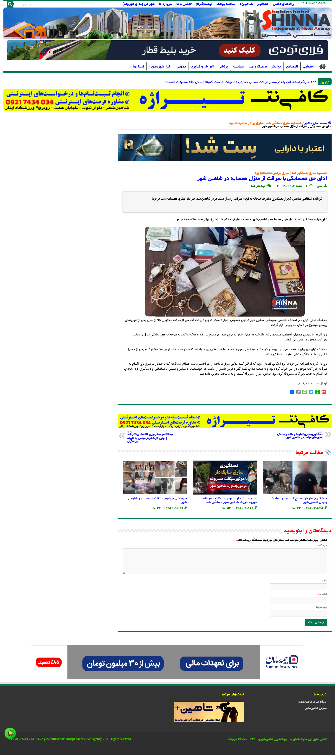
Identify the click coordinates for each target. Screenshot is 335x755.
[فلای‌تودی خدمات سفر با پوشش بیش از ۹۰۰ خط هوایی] (167, 51)
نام (324, 580)
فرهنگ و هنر (258, 67)
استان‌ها (138, 67)
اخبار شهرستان (161, 67)
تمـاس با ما (183, 4)
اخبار (307, 123)
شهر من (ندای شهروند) (139, 4)
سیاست (238, 67)
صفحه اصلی (322, 66)
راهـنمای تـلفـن (283, 4)
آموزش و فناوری (202, 67)
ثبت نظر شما (258, 186)
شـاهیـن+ (246, 4)
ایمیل (322, 594)
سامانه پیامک (225, 4)
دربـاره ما (165, 4)
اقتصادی (292, 67)
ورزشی (223, 67)
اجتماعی (308, 67)
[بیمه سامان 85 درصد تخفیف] (167, 663)
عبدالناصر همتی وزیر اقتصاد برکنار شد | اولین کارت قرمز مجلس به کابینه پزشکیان (150, 436)
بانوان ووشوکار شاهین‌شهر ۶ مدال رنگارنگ (288, 82)
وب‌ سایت (321, 607)
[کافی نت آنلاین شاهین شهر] (225, 421)
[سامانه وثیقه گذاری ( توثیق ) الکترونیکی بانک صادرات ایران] (225, 148)
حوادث (276, 67)
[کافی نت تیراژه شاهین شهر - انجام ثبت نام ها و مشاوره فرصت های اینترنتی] (167, 100)
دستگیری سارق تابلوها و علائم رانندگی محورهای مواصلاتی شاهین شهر (299, 434)
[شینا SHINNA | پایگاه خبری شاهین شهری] (167, 23)
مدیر (319, 186)
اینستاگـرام (204, 4)
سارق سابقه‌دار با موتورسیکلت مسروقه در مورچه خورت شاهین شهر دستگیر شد (228, 500)
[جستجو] (10, 4)
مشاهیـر (262, 4)
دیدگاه (322, 545)
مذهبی (181, 67)
